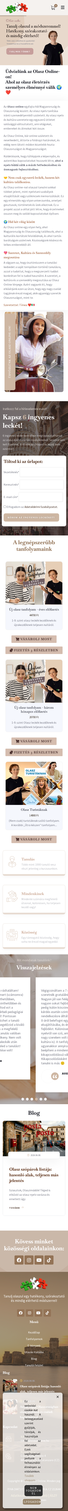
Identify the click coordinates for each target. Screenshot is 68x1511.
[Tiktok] (48, 1260)
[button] (62, 7)
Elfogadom (32, 1502)
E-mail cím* (11, 497)
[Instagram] (29, 1260)
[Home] (17, 7)
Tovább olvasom (29, 1478)
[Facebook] (19, 1260)
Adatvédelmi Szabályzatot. (41, 507)
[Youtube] (39, 1260)
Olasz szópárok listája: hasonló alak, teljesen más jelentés (33, 1174)
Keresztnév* (11, 484)
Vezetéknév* (11, 472)
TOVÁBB (14, 1207)
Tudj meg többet (19, 52)
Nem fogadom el (33, 1490)
